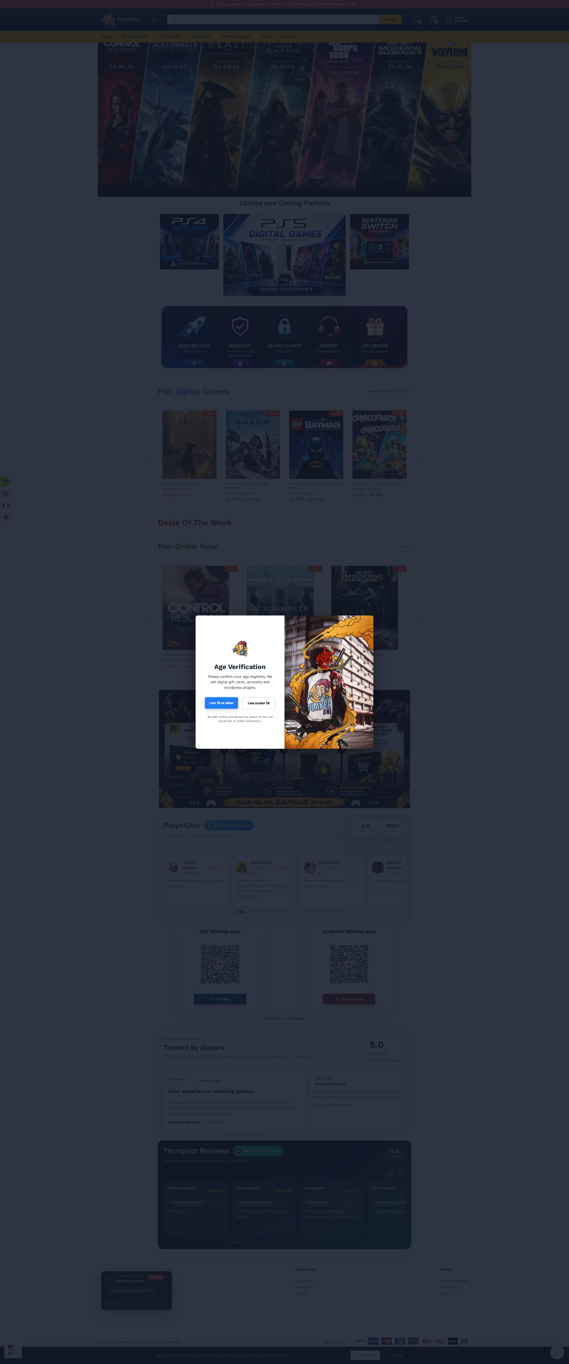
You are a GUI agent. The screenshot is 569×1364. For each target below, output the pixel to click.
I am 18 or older (221, 703)
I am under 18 (259, 703)
